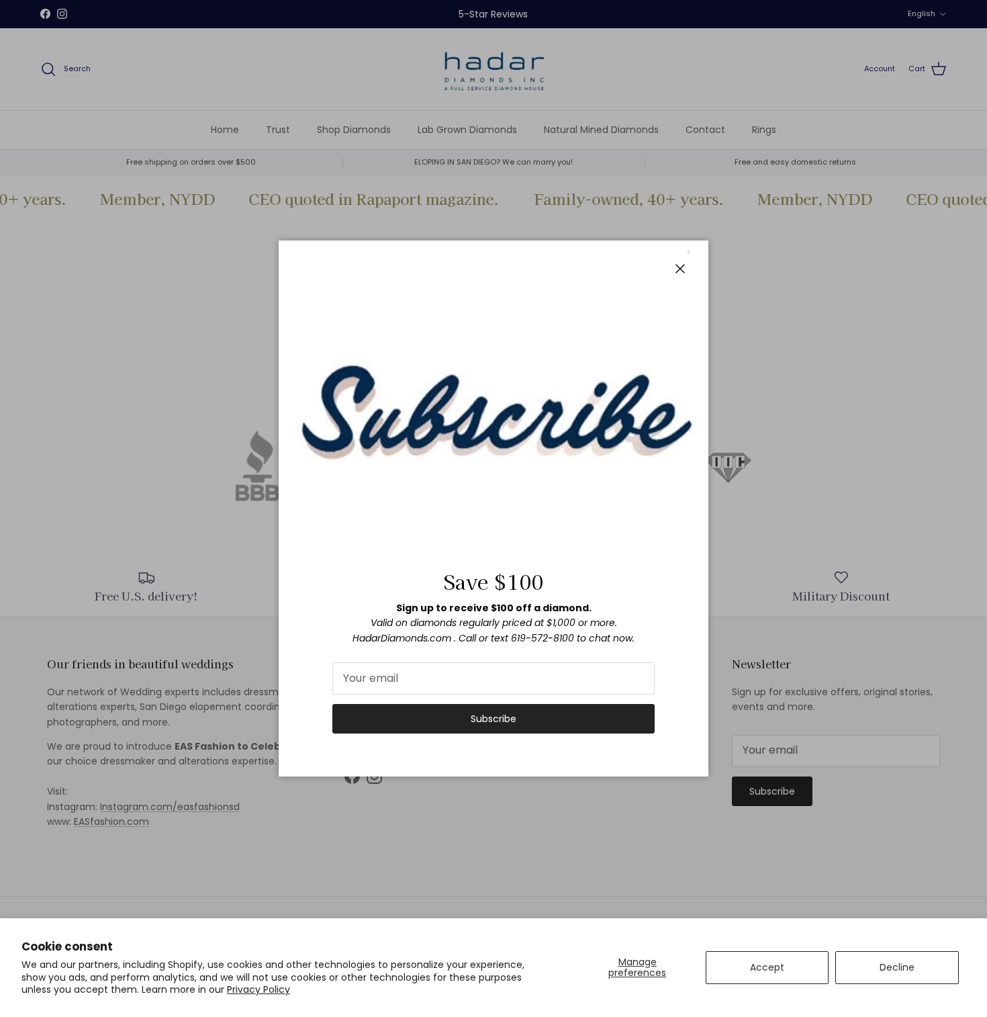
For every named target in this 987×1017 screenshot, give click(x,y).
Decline (897, 967)
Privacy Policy (258, 989)
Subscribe (493, 718)
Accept (767, 967)
